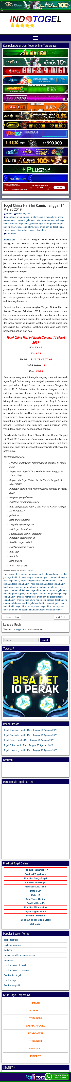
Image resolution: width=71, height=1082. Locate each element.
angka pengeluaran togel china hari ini (38, 580)
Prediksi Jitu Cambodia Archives (19, 955)
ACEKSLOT (35, 1010)
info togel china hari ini (38, 587)
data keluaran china (45, 220)
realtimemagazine (12, 945)
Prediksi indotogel (12, 975)
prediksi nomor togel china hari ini (33, 597)
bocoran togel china (25, 220)
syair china (16, 227)
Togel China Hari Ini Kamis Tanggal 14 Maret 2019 (34, 207)
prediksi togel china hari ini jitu (31, 600)
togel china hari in (30, 609)
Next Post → (61, 617)
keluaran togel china (19, 223)
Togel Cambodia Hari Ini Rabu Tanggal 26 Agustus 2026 (30, 735)
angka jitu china (30, 217)
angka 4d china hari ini (20, 574)
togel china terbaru (19, 230)
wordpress (9, 960)
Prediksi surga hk (12, 985)
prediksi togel (10, 980)
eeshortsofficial (11, 940)
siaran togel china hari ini (46, 606)
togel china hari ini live (51, 609)
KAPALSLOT (36, 1048)
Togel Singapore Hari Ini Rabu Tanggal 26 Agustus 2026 (30, 730)
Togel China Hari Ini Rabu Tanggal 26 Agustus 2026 (28, 745)
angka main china (47, 217)
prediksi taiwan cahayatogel (17, 970)
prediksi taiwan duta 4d (15, 965)
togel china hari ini (43, 227)
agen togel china (14, 217)
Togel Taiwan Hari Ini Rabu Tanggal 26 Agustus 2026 (29, 740)
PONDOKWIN (35, 1033)
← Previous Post (11, 617)
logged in (20, 629)
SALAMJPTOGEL (35, 1025)
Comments (11, 233)
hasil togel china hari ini (14, 587)
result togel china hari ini (33, 603)
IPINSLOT (35, 1056)
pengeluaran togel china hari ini (35, 593)
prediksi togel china (39, 223)
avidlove (8, 950)
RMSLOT (35, 1003)
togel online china (38, 230)
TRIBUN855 (35, 1018)
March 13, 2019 (23, 213)
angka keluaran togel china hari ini (43, 577)
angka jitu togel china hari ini (45, 574)
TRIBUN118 (35, 1041)
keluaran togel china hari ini (35, 590)
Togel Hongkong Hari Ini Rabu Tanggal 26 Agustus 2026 (30, 750)
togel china (28, 227)
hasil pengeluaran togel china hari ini (48, 584)
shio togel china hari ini (22, 606)
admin (9, 213)
